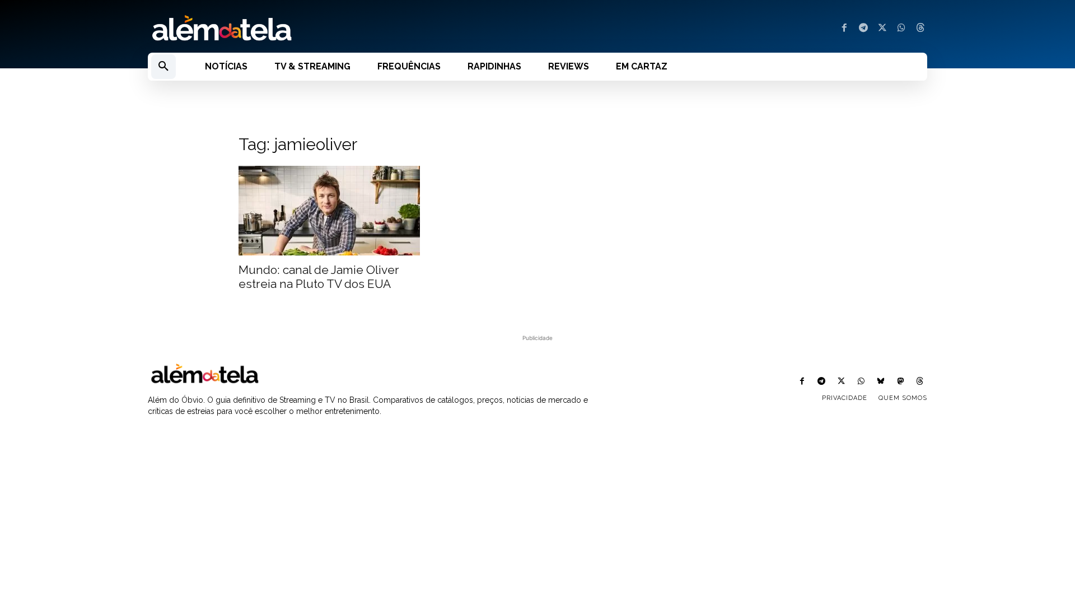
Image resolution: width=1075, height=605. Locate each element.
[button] (163, 66)
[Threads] (920, 28)
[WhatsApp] (901, 28)
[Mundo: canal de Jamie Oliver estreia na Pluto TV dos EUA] (329, 210)
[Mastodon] (901, 382)
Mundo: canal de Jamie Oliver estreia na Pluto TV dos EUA (319, 277)
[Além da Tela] (336, 28)
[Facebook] (844, 28)
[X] (882, 28)
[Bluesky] (880, 382)
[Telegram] (863, 28)
